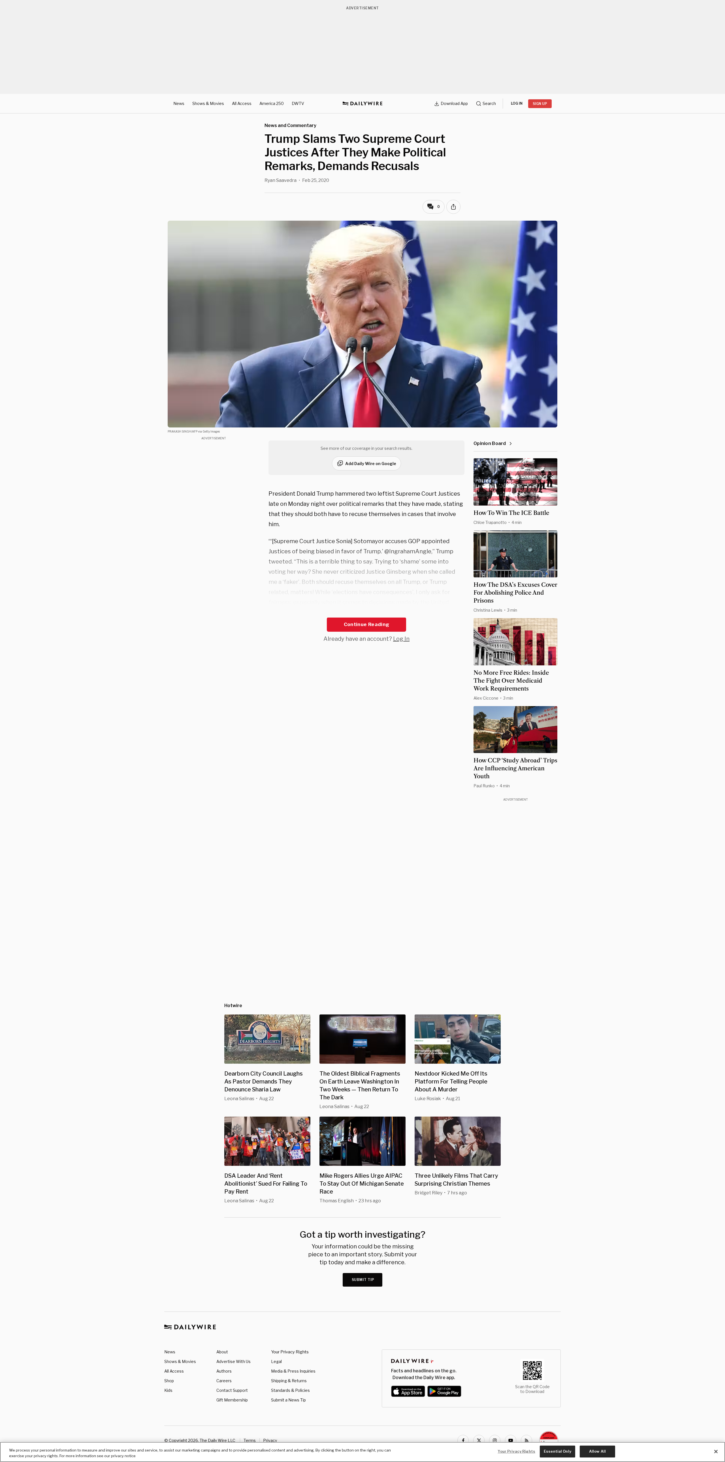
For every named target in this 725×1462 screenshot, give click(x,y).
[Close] (716, 1451)
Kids (168, 1390)
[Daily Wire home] (362, 103)
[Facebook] (463, 1440)
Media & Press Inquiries (293, 1371)
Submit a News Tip (288, 1400)
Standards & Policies (290, 1390)
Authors (224, 1371)
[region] (362, 1452)
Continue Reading (366, 624)
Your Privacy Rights (290, 1351)
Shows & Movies (208, 103)
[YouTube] (510, 1440)
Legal (276, 1361)
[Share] (453, 207)
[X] (479, 1440)
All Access (241, 103)
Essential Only (557, 1451)
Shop (169, 1380)
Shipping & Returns (289, 1380)
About (222, 1351)
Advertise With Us (233, 1361)
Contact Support (232, 1390)
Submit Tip (363, 1280)
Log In (401, 638)
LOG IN (517, 103)
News (178, 103)
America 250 (271, 103)
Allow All (597, 1451)
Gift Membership (232, 1400)
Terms (250, 1440)
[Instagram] (494, 1440)
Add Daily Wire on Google (370, 463)
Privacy (270, 1440)
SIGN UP (540, 104)
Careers (224, 1380)
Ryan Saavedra (281, 180)
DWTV (298, 103)
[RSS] (526, 1440)
